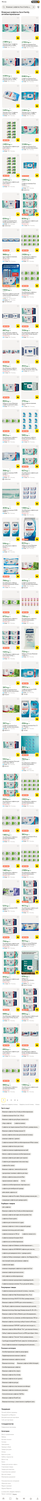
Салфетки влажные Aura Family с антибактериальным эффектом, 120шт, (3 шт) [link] (29, 184)
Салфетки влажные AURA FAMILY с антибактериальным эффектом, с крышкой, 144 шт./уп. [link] (10, 510)
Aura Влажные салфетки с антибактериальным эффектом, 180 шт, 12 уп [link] (29, 257)
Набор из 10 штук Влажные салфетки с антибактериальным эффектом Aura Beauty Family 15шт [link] (29, 654)
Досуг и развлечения (8, 1434)
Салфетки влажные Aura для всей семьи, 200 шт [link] (11, 762)
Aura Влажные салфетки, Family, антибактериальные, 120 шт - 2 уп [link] (30, 1052)
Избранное (23, 1498)
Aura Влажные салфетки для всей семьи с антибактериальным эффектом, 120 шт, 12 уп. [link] (11, 147)
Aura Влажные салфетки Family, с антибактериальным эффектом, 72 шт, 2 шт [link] (10, 546)
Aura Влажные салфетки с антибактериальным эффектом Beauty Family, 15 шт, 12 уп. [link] (29, 619)
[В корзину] (18, 38)
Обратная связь (6, 1483)
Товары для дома (6, 1449)
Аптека (4, 1452)
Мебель (4, 1437)
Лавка (17, 1498)
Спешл (10, 1498)
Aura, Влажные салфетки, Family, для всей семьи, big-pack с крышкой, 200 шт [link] (30, 369)
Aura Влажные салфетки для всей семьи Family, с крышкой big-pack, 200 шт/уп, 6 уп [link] (11, 654)
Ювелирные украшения (8, 1477)
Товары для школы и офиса (9, 1464)
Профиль (37, 1498)
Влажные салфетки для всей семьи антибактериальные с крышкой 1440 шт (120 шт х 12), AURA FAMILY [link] (11, 294)
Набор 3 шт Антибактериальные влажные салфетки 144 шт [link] (29, 979)
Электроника (5, 1444)
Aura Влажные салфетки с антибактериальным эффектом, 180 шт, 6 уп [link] (29, 293)
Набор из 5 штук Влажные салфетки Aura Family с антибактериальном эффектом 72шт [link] (29, 546)
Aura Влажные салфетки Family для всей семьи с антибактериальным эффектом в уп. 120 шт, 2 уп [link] (10, 369)
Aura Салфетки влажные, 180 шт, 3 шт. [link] (10, 257)
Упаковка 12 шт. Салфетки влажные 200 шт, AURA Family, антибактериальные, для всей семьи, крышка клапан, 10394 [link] (11, 78)
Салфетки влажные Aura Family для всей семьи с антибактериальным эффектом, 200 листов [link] (10, 221)
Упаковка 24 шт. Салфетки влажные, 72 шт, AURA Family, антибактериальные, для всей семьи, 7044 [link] (11, 113)
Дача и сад (5, 1459)
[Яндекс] (14, 1494)
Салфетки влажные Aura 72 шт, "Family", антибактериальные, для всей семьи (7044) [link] (29, 726)
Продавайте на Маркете (9, 1415)
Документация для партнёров (10, 1417)
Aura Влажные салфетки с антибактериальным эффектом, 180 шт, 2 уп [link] (10, 619)
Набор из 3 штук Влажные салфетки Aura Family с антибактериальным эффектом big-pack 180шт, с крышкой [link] (30, 944)
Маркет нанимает (7, 1486)
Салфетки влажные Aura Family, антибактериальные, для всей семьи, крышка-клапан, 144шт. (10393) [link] (30, 147)
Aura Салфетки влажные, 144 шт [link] (29, 404)
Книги (3, 1462)
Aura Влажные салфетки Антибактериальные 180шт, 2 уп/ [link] (11, 583)
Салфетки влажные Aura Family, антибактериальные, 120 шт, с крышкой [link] (30, 583)
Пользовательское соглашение (10, 1481)
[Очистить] (33, 7)
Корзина (30, 1498)
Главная (3, 1498)
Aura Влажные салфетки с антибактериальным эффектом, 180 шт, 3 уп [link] (10, 438)
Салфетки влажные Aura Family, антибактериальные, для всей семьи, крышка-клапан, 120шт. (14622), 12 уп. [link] (30, 79)
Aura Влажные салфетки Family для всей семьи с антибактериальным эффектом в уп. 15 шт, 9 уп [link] (29, 438)
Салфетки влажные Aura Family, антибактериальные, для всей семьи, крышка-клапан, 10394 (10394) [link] (30, 45)
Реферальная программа (9, 1427)
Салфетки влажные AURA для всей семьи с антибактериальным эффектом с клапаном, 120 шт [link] (29, 690)
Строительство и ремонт (9, 1472)
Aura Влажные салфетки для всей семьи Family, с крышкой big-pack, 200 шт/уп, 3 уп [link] (30, 908)
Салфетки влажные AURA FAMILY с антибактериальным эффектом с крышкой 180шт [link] (11, 908)
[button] (38, 7)
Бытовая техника (6, 1439)
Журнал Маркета (6, 1488)
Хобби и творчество (7, 1457)
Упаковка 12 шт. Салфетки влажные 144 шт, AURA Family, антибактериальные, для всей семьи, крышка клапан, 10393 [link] (11, 44)
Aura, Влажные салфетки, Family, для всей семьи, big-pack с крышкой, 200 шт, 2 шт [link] (11, 333)
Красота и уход (6, 1454)
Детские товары (6, 1474)
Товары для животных (8, 1469)
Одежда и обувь (6, 1447)
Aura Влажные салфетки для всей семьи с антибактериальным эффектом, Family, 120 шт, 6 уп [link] (30, 510)
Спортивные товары (7, 1467)
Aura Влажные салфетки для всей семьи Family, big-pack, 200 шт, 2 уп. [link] (30, 333)
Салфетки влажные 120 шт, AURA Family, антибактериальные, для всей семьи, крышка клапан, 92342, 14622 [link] (30, 837)
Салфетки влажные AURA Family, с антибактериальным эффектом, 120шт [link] (10, 473)
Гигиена (4, 1442)
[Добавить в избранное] (18, 18)
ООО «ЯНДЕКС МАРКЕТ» (13, 1492)
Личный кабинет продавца (9, 1412)
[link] (17, 1111)
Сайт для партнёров (7, 1420)
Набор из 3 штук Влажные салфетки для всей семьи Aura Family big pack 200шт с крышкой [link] (10, 404)
